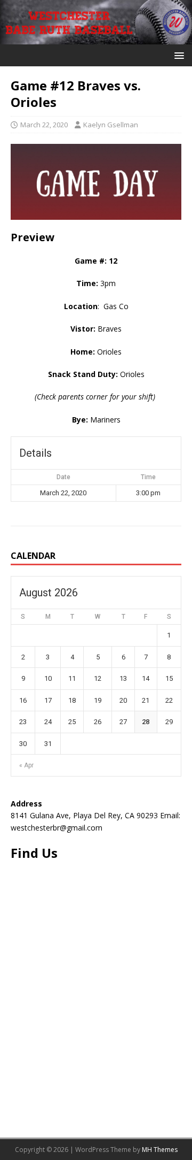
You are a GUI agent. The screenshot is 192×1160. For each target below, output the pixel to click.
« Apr (26, 765)
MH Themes (160, 1149)
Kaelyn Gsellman (110, 124)
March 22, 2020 (44, 124)
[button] (177, 55)
